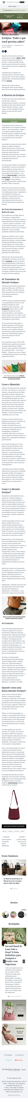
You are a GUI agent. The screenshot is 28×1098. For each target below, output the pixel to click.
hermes (17, 831)
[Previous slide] (4, 961)
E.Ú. (4, 779)
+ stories (23, 909)
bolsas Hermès (12, 783)
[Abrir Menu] (4, 2)
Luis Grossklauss (8, 45)
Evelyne (9, 81)
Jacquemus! (5, 309)
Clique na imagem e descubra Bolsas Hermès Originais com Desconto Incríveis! (14, 377)
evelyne (10, 831)
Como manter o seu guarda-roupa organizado (6, 841)
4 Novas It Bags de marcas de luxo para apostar (21, 841)
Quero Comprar (12, 6)
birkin (4, 831)
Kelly (23, 58)
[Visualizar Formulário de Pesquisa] (26, 2)
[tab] (12, 888)
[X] (5, 51)
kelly (22, 831)
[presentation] (14, 867)
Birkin (19, 58)
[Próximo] (24, 873)
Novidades (10, 31)
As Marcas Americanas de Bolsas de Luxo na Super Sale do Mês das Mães (13, 881)
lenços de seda (12, 175)
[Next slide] (24, 961)
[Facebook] (3, 51)
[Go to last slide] (4, 873)
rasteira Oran (6, 177)
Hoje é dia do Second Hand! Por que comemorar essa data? (13, 952)
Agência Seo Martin (14, 1095)
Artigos (4, 31)
